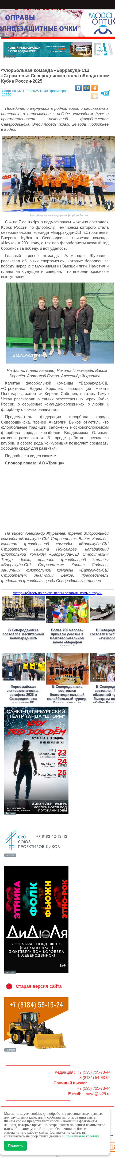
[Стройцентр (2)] (58, 57)
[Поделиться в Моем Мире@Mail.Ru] (86, 88)
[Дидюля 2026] (36, 973)
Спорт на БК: (12, 91)
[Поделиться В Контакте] (78, 88)
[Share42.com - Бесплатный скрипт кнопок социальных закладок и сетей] (94, 96)
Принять (15, 1146)
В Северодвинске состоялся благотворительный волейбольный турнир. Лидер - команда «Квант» (67, 697)
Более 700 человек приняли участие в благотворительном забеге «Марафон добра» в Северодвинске (67, 640)
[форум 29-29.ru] (36, 856)
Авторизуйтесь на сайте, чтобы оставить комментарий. (57, 593)
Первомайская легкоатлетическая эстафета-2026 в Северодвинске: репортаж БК (23, 695)
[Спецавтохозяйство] (36, 1051)
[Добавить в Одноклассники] (94, 88)
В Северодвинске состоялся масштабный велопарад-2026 (23, 634)
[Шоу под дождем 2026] (36, 814)
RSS (57, 1155)
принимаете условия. (83, 1136)
